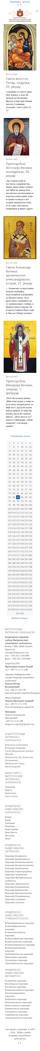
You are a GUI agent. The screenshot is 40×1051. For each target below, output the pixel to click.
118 (22, 516)
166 (22, 547)
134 (14, 528)
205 (10, 574)
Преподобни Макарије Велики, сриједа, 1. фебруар (19, 387)
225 (18, 586)
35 (26, 462)
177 (18, 555)
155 (26, 539)
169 (10, 551)
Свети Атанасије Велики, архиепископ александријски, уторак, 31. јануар (19, 275)
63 (18, 481)
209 (26, 574)
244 (22, 597)
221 (26, 582)
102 (30, 504)
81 (18, 493)
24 (30, 454)
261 (18, 609)
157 (10, 543)
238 (22, 593)
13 (10, 450)
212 (14, 578)
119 (26, 516)
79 (10, 493)
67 (10, 485)
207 (18, 574)
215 (26, 578)
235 (10, 593)
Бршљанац (10, 793)
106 (22, 508)
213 (18, 578)
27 (18, 458)
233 (26, 590)
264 (30, 609)
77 (26, 489)
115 (10, 516)
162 (30, 543)
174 (30, 551)
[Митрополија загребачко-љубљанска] (20, 15)
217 (10, 582)
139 (10, 532)
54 (30, 473)
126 (30, 520)
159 (18, 543)
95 (26, 501)
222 (30, 582)
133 (10, 528)
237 (18, 593)
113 (26, 512)
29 (26, 458)
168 (30, 547)
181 (10, 559)
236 (14, 593)
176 (14, 555)
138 (30, 528)
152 (14, 539)
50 (14, 473)
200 (14, 570)
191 (26, 562)
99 (18, 504)
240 (30, 593)
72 (30, 485)
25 (10, 458)
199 (10, 570)
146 (14, 535)
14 (14, 450)
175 (10, 555)
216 (30, 578)
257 (26, 605)
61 (10, 481)
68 (14, 485)
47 (26, 470)
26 (14, 458)
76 (22, 489)
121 (10, 520)
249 (18, 601)
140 (14, 532)
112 (22, 512)
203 (26, 570)
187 (10, 562)
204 (30, 570)
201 (18, 570)
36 (30, 462)
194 (14, 566)
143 (26, 532)
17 (26, 450)
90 (30, 497)
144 (30, 532)
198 (30, 566)
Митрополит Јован (14, 763)
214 (22, 578)
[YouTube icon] (21, 5)
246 (30, 597)
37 (10, 466)
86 (14, 497)
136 (22, 528)
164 (14, 547)
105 (18, 508)
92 (14, 501)
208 (22, 574)
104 (14, 508)
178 (22, 555)
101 (26, 504)
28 (22, 458)
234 (30, 590)
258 (30, 605)
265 (18, 613)
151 (10, 539)
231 (18, 590)
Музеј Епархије (13, 766)
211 (10, 578)
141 (18, 532)
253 (10, 605)
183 (18, 559)
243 (18, 597)
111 (18, 512)
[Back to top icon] (35, 1046)
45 (18, 470)
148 (22, 535)
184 (22, 559)
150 (30, 535)
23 (26, 454)
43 (10, 470)
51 (18, 473)
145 (10, 535)
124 (22, 520)
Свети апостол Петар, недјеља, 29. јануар (18, 83)
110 (14, 512)
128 (14, 524)
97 (10, 504)
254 (14, 605)
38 (14, 466)
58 (22, 477)
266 (22, 613)
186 (30, 559)
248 (14, 601)
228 (30, 586)
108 (30, 508)
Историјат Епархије (15, 747)
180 (30, 555)
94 (22, 501)
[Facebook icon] (18, 5)
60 (30, 477)
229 (10, 590)
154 (22, 539)
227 (26, 586)
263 (26, 609)
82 (22, 493)
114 (30, 512)
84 (30, 493)
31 (10, 462)
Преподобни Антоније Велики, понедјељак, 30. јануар (19, 170)
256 (22, 605)
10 (22, 446)
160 (22, 543)
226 (22, 586)
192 (30, 562)
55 (10, 477)
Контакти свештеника (16, 744)
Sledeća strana (19, 618)
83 (26, 493)
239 (26, 593)
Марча (8, 789)
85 (10, 497)
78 (30, 489)
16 (22, 450)
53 (26, 473)
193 (10, 566)
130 (22, 524)
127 (10, 524)
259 (10, 609)
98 (14, 504)
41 (26, 466)
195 (18, 566)
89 (26, 497)
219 (18, 582)
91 (10, 501)
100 (22, 504)
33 (18, 462)
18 (30, 450)
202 (22, 570)
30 (30, 458)
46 (22, 470)
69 (18, 485)
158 (14, 543)
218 (14, 582)
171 (18, 551)
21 (18, 454)
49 (10, 473)
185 (26, 559)
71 (26, 485)
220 (22, 582)
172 (22, 551)
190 (22, 562)
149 (26, 535)
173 (26, 551)
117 (18, 516)
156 (30, 539)
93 (18, 501)
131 (26, 524)
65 (26, 481)
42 (30, 466)
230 (14, 590)
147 (18, 535)
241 (10, 597)
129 (18, 524)
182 (14, 559)
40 (22, 466)
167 (26, 547)
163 (10, 547)
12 (30, 446)
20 (14, 454)
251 (26, 601)
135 (18, 528)
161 (26, 543)
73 (10, 489)
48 (30, 470)
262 (22, 609)
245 (26, 597)
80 (14, 493)
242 (14, 597)
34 (22, 462)
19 (10, 454)
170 (14, 551)
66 (30, 481)
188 (14, 562)
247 (10, 601)
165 (18, 547)
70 (22, 485)
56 (14, 477)
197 (26, 566)
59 (26, 477)
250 (22, 601)
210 (30, 574)
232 (22, 590)
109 (10, 512)
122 (14, 520)
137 (26, 528)
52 (22, 473)
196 (22, 566)
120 (30, 516)
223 (10, 586)
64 (22, 481)
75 (18, 489)
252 (30, 601)
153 (18, 539)
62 (14, 481)
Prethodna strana (21, 436)
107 (26, 508)
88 (22, 497)
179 (26, 555)
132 (30, 524)
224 (14, 586)
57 (18, 477)
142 (22, 532)
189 (18, 562)
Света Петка (11, 796)
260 (14, 609)
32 (14, 462)
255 (18, 605)
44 (14, 470)
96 (30, 501)
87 (18, 497)
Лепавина (10, 786)
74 (14, 489)
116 (14, 516)
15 (18, 450)
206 (14, 574)
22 (22, 454)
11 (26, 446)
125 (26, 520)
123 (18, 520)
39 (18, 466)
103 (10, 508)
